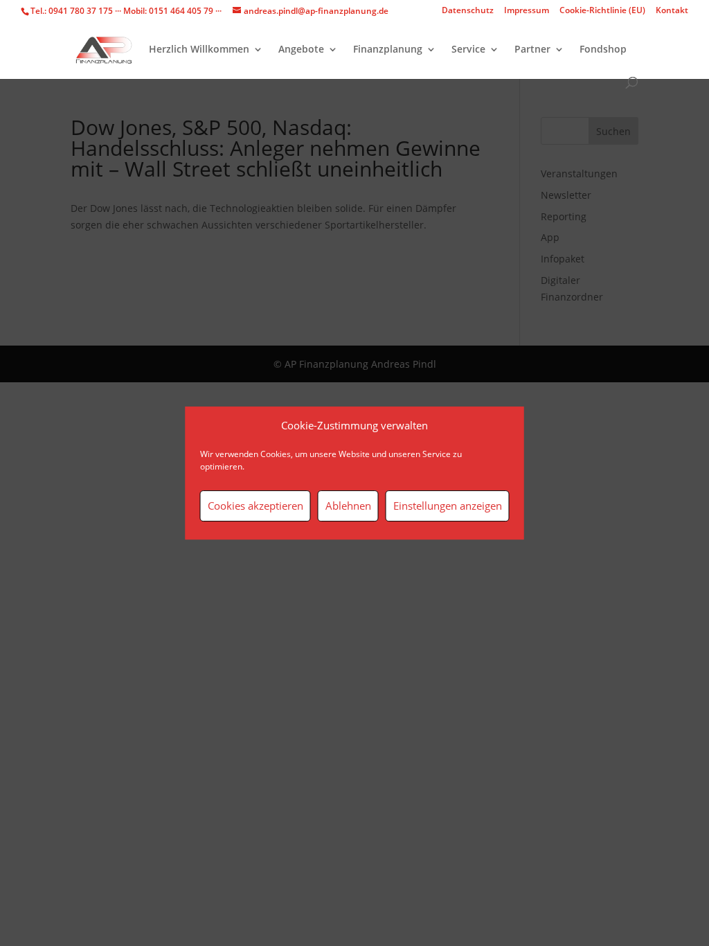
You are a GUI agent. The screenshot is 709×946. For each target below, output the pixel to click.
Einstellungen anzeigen (447, 505)
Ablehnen (348, 505)
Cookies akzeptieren (255, 505)
